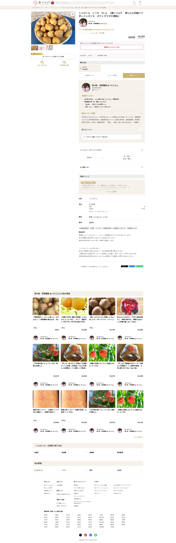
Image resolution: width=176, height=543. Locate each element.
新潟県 (112, 517)
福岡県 (123, 524)
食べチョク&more (118, 490)
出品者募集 (59, 485)
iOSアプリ (97, 493)
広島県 (56, 524)
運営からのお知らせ (79, 490)
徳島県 (79, 524)
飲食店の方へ (47, 493)
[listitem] (46, 453)
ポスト (124, 266)
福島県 (91, 222)
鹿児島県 (101, 527)
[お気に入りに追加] (72, 14)
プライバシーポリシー (79, 496)
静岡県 (101, 519)
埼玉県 (68, 517)
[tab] (112, 75)
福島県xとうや (132, 228)
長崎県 (56, 527)
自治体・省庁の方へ (62, 506)
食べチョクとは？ (48, 485)
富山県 (123, 517)
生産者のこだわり (88, 96)
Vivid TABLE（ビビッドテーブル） (123, 485)
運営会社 (76, 485)
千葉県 (79, 517)
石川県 (45, 519)
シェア (132, 266)
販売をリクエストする (111, 47)
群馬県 (56, 517)
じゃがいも (97, 217)
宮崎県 (90, 527)
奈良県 (90, 522)
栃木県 (45, 517)
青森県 (56, 515)
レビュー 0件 (94, 33)
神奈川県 (101, 517)
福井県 (56, 519)
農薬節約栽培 (85, 228)
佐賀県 (45, 527)
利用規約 (76, 493)
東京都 (90, 517)
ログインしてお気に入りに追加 (54, 56)
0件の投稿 (101, 33)
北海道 (45, 515)
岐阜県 (90, 519)
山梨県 (68, 519)
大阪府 (68, 522)
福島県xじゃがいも (119, 228)
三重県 (123, 519)
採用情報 (76, 506)
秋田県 (90, 515)
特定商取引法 (77, 499)
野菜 (90, 217)
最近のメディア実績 (88, 113)
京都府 (56, 522)
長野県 (79, 519)
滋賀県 (45, 522)
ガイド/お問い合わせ (79, 488)
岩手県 (68, 515)
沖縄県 (112, 527)
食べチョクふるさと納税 (100, 485)
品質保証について (48, 490)
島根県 (123, 522)
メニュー (140, 4)
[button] (112, 155)
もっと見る (113, 191)
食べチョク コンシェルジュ (101, 488)
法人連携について (61, 503)
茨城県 (123, 515)
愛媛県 (101, 524)
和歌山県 (101, 522)
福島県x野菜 (107, 228)
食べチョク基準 (48, 488)
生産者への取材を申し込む (63, 494)
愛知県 (112, 519)
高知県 (112, 524)
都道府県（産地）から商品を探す (53, 511)
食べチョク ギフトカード (100, 490)
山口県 (68, 524)
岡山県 (45, 524)
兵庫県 (79, 522)
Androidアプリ (117, 493)
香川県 (90, 524)
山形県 (101, 515)
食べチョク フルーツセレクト (121, 488)
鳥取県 (112, 522)
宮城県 (79, 515)
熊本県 (68, 527)
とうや (105, 217)
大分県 (79, 527)
